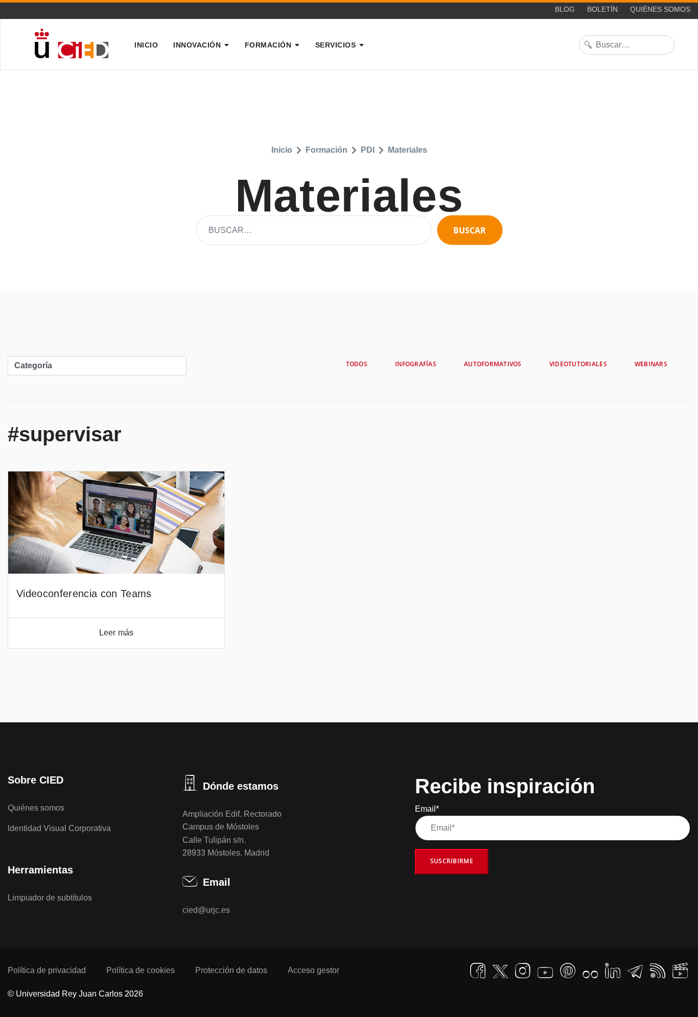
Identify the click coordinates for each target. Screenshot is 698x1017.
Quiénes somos (660, 9)
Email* (427, 809)
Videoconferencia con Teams (84, 593)
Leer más (116, 632)
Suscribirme (451, 861)
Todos (356, 364)
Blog (565, 9)
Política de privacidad (47, 970)
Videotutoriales (578, 364)
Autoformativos (493, 364)
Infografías (415, 364)
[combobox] (626, 45)
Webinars (651, 364)
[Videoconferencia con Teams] (116, 522)
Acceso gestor (313, 970)
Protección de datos (231, 970)
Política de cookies (140, 970)
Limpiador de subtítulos (50, 897)
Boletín (602, 9)
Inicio (146, 45)
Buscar (469, 230)
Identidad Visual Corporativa (59, 828)
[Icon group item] (477, 970)
